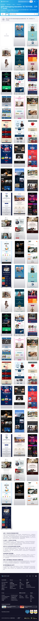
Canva (20, 595)
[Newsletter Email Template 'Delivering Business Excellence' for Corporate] (19, 131)
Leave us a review (4, 587)
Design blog (28, 584)
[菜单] (37, 1)
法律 (31, 601)
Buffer (26, 596)
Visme (26, 595)
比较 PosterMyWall (22, 592)
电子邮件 (6, 14)
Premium (21, 583)
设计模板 (11, 582)
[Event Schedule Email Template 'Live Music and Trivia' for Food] (6, 131)
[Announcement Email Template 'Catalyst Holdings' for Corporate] (19, 59)
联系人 (31, 595)
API (30, 600)
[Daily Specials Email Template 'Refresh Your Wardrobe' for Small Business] (6, 59)
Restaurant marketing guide (30, 587)
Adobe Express (21, 597)
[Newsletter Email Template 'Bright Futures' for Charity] (19, 83)
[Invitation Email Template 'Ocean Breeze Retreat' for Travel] (6, 228)
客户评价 (3, 589)
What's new (3, 583)
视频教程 (27, 582)
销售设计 (3, 588)
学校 (20, 587)
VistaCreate (21, 596)
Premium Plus (22, 584)
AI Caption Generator (14, 600)
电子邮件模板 (3, 4)
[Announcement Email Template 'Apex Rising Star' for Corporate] (6, 204)
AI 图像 (3, 600)
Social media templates (13, 584)
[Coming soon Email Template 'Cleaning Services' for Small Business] (6, 252)
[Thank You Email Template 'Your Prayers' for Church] (32, 228)
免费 (20, 582)
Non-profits (21, 588)
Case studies (4, 584)
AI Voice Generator (14, 596)
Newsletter (9, 4)
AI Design (3, 595)
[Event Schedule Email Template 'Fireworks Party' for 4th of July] (32, 155)
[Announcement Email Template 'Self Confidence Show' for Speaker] (19, 252)
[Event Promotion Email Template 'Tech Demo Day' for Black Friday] (6, 83)
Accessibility (32, 597)
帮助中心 (31, 596)
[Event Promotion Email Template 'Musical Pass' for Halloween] (32, 204)
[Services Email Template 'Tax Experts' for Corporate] (19, 228)
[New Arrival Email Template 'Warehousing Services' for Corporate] (32, 83)
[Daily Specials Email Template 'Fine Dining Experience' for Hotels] (19, 204)
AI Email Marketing (4, 597)
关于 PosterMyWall (5, 582)
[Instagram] (30, 576)
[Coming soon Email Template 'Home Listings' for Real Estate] (32, 252)
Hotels (14, 4)
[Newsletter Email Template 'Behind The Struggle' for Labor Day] (6, 107)
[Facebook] (27, 576)
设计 (3, 14)
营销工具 (11, 587)
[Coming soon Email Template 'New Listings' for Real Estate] (32, 179)
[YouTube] (36, 576)
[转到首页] (4, 2)
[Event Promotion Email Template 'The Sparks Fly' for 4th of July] (6, 155)
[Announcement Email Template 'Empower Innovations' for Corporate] (32, 34)
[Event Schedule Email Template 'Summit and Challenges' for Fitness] (32, 59)
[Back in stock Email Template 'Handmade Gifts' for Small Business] (32, 107)
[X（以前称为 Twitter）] (33, 576)
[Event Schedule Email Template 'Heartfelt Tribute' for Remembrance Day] (32, 131)
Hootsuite (27, 597)
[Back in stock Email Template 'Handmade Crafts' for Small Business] (19, 155)
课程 (27, 583)
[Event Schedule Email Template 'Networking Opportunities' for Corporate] (6, 276)
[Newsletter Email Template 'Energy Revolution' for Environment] (19, 179)
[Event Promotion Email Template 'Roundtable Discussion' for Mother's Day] (19, 107)
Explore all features (13, 588)
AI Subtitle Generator (14, 595)
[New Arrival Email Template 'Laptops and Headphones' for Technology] (6, 179)
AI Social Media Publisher (6, 596)
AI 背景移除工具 (13, 597)
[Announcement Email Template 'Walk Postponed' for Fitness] (19, 34)
